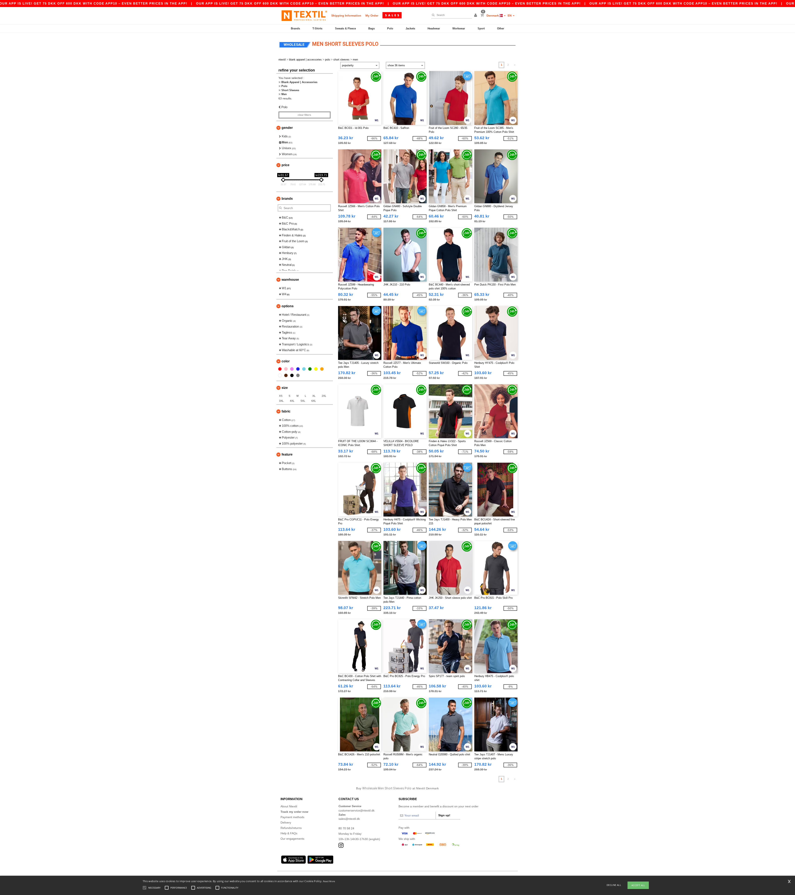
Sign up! (444, 815)
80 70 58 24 (346, 828)
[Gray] (298, 375)
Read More (329, 881)
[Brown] (286, 375)
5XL (303, 400)
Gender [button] (287, 127)
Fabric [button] (286, 411)
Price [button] (285, 165)
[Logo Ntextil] (304, 15)
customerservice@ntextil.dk (356, 810)
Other (500, 28)
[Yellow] (316, 369)
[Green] (310, 369)
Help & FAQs (289, 833)
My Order (371, 15)
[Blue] (298, 369)
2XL (324, 395)
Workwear (458, 28)
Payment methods (292, 817)
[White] (280, 375)
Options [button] (288, 306)
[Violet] (292, 369)
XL (314, 395)
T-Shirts (317, 28)
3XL (281, 400)
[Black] (292, 375)
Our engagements (292, 838)
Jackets (410, 28)
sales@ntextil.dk (349, 818)
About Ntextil (289, 806)
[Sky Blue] (304, 369)
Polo (390, 28)
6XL (313, 400)
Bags (371, 28)
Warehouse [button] (290, 279)
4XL (292, 400)
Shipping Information (346, 15)
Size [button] (285, 387)
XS (280, 395)
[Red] (280, 369)
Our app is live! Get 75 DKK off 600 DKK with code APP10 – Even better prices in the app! (290, 3)
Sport (481, 28)
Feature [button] (287, 454)
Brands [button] (287, 198)
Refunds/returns (291, 828)
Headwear (434, 28)
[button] (476, 15)
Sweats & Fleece (345, 28)
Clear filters (304, 115)
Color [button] (286, 361)
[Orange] (322, 369)
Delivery (286, 822)
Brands (295, 28)
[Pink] (286, 369)
